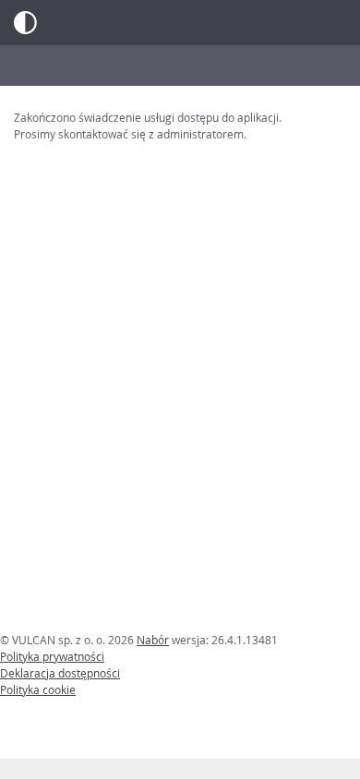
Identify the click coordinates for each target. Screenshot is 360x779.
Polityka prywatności (52, 656)
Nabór (153, 639)
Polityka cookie (38, 689)
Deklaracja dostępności (60, 672)
